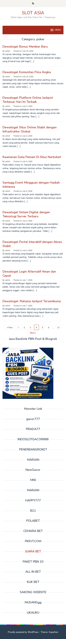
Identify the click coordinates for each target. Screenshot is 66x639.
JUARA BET (33, 551)
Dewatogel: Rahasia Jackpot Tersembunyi (32, 301)
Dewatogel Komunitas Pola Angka (27, 72)
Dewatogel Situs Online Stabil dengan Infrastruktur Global (30, 129)
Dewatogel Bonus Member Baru (25, 46)
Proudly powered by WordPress (23, 632)
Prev (10, 327)
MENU (58, 30)
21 (58, 327)
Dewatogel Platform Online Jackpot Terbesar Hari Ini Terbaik (28, 100)
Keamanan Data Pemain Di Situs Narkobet (32, 157)
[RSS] (33, 3)
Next (32, 332)
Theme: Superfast (49, 632)
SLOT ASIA (33, 13)
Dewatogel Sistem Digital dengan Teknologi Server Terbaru (26, 214)
